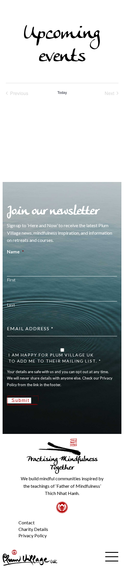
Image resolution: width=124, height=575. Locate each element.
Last (11, 305)
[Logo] (30, 557)
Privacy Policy (32, 535)
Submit (20, 400)
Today (62, 92)
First (11, 280)
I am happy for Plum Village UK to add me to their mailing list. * (54, 357)
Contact (26, 522)
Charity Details (33, 529)
